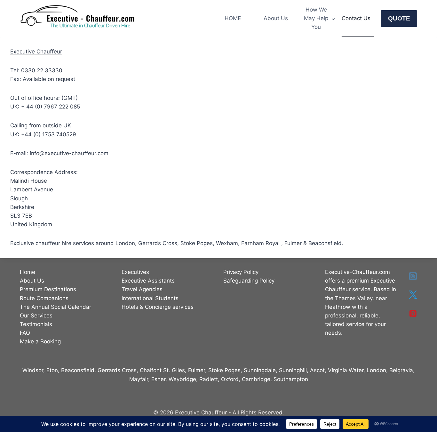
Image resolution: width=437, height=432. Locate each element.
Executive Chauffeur (36, 51)
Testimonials (36, 324)
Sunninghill (293, 370)
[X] (413, 295)
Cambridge (256, 379)
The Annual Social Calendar (55, 307)
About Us (276, 18)
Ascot (317, 370)
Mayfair (138, 379)
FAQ (25, 333)
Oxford (230, 379)
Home (27, 272)
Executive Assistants (148, 280)
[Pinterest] (413, 313)
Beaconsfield (77, 370)
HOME (233, 18)
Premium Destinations (48, 289)
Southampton (291, 379)
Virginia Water (345, 370)
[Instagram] (413, 276)
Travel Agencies (142, 289)
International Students (150, 298)
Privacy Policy (240, 272)
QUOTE (399, 18)
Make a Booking (40, 341)
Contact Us (356, 18)
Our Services (36, 315)
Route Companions (44, 298)
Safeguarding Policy (248, 280)
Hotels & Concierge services (158, 307)
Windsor (32, 370)
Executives (135, 272)
